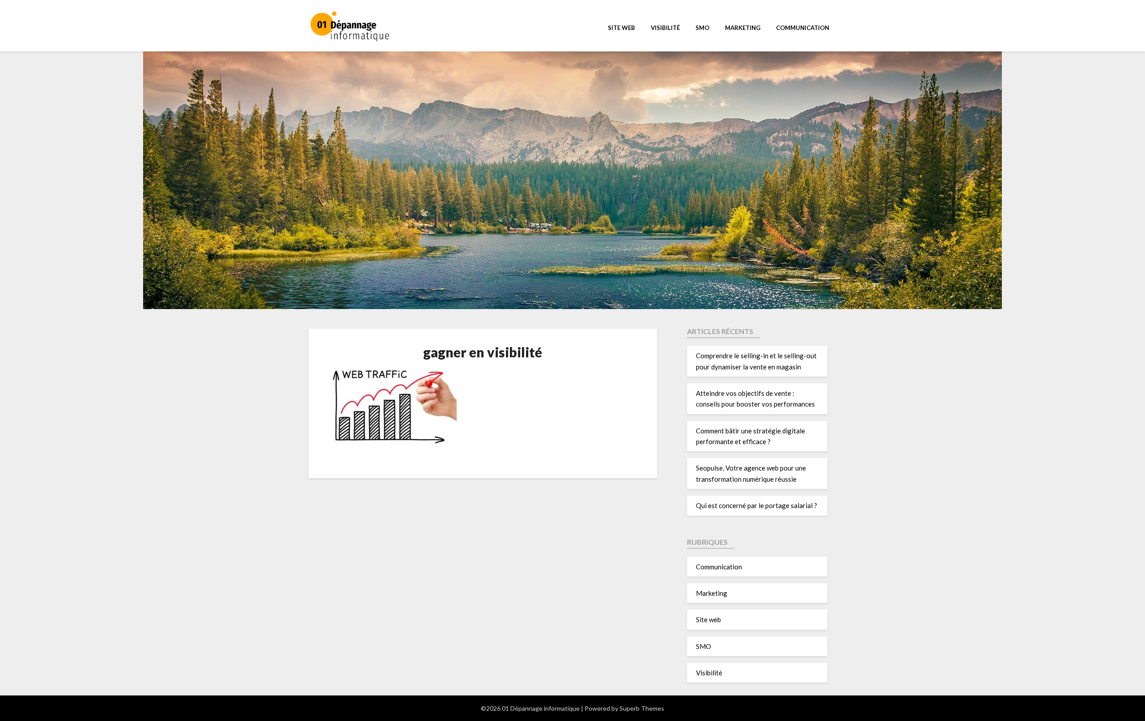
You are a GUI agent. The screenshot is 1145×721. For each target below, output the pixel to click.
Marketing (742, 27)
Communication (802, 27)
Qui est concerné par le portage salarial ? (756, 505)
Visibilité (665, 27)
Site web (621, 27)
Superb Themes (641, 708)
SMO (702, 27)
